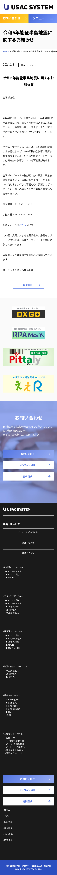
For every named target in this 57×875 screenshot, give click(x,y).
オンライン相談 (27, 465)
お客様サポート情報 (13, 733)
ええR (9, 714)
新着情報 (8, 840)
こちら (22, 225)
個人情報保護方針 (13, 866)
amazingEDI (12, 699)
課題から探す (28, 542)
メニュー (39, 18)
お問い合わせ (11, 18)
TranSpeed (12, 705)
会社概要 (8, 834)
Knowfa (10, 577)
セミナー (8, 815)
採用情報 (8, 822)
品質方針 (25, 866)
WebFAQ (10, 737)
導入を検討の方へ (14, 750)
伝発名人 (10, 676)
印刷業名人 (11, 702)
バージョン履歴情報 (15, 743)
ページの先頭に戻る (47, 867)
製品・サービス (11, 524)
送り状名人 (11, 609)
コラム (7, 809)
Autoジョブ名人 (13, 574)
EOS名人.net (12, 606)
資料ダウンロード (14, 753)
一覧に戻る (26, 285)
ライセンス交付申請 (15, 740)
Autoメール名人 (14, 571)
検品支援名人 (12, 612)
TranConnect (13, 708)
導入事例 (8, 828)
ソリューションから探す (28, 532)
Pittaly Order (13, 647)
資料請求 (27, 476)
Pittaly (9, 711)
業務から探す (28, 553)
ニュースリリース (29, 65)
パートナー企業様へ (15, 747)
